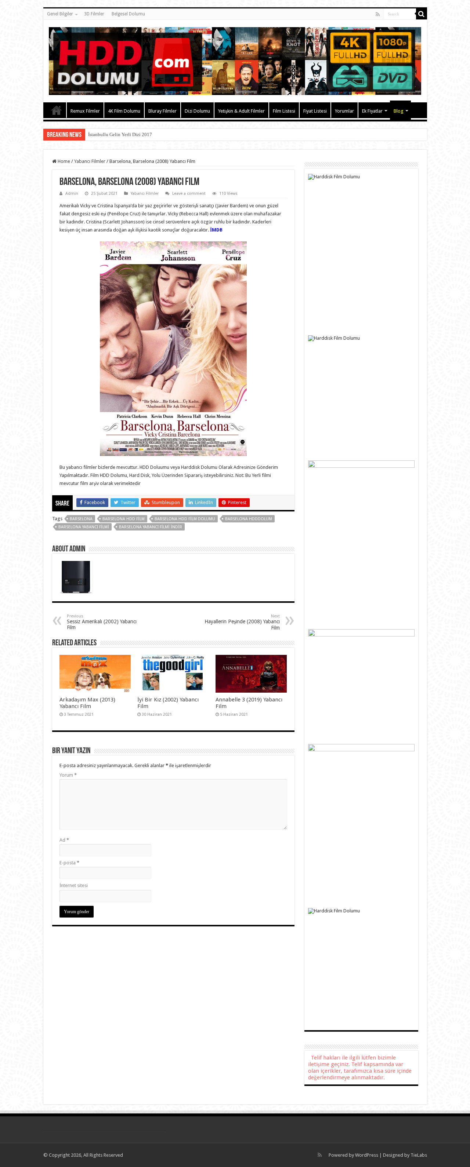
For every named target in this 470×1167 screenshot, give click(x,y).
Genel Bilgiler (60, 14)
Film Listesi (284, 111)
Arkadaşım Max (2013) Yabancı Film (87, 703)
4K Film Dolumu (124, 111)
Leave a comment (189, 193)
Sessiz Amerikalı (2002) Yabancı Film (102, 622)
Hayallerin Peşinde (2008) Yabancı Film (242, 622)
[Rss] (377, 14)
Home (63, 161)
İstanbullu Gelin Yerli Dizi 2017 (120, 134)
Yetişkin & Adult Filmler (241, 111)
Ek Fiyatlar (372, 111)
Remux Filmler (85, 111)
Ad (64, 840)
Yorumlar (344, 111)
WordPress (366, 1155)
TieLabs (419, 1155)
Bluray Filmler (162, 111)
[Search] (421, 13)
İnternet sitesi (73, 885)
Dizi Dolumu (197, 111)
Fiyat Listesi (315, 111)
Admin (71, 193)
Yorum (68, 775)
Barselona (81, 519)
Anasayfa (56, 110)
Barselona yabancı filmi (83, 527)
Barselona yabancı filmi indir (150, 527)
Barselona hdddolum (248, 519)
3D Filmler (94, 14)
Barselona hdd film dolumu (185, 519)
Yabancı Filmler (89, 161)
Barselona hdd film (123, 519)
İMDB (216, 230)
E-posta (69, 862)
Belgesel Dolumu (128, 14)
